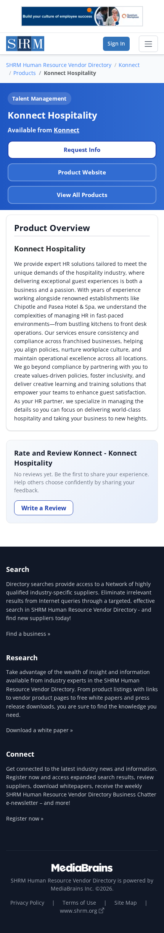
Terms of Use (79, 902)
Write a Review (43, 508)
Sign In (116, 43)
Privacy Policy (27, 902)
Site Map (125, 902)
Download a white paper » (39, 730)
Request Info (82, 149)
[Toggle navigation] (148, 44)
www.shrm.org (79, 910)
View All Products (82, 195)
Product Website (82, 172)
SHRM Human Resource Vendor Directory (58, 64)
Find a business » (28, 633)
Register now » (24, 818)
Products (24, 73)
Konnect (129, 64)
